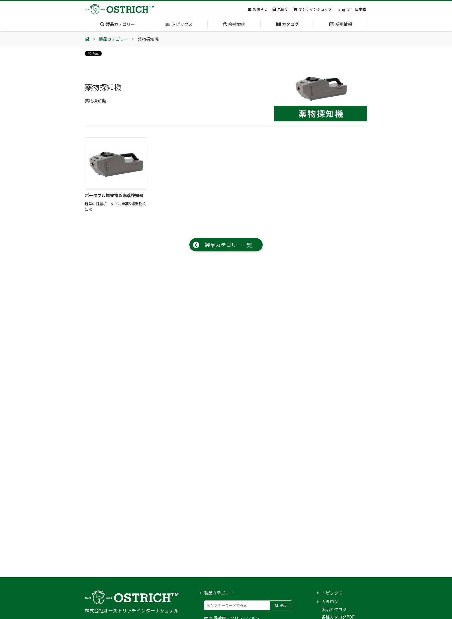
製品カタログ (334, 609)
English (345, 9)
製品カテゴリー (218, 592)
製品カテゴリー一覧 (228, 245)
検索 (283, 605)
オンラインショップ (315, 9)
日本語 (360, 9)
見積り (282, 9)
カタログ (329, 601)
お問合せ (260, 9)
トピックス (331, 592)
